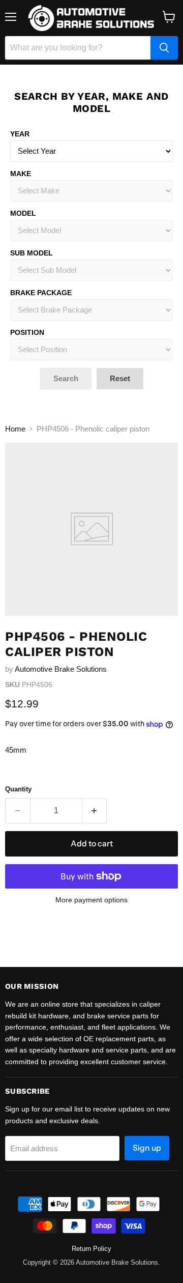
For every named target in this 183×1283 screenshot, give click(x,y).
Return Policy (91, 1248)
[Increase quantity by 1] (94, 810)
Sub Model (31, 253)
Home (15, 428)
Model (23, 213)
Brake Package (41, 293)
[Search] (164, 48)
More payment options (91, 900)
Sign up (147, 1148)
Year (19, 134)
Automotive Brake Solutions (61, 669)
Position (27, 332)
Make (20, 173)
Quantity (18, 789)
